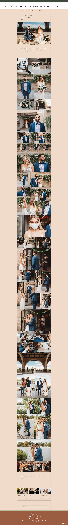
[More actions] (46, 15)
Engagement (25, 10)
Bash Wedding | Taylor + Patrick (44, 495)
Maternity (40, 10)
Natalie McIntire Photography (32, 476)
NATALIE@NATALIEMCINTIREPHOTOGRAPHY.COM (33, 521)
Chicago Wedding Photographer (42, 476)
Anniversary (33, 10)
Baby (37, 10)
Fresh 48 (22, 10)
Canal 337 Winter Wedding (32, 495)
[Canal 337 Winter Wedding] (34, 491)
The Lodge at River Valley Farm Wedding (21, 495)
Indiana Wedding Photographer (24, 476)
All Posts (18, 10)
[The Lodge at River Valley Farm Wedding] (22, 491)
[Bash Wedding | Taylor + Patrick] (45, 491)
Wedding (30, 10)
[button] (49, 10)
